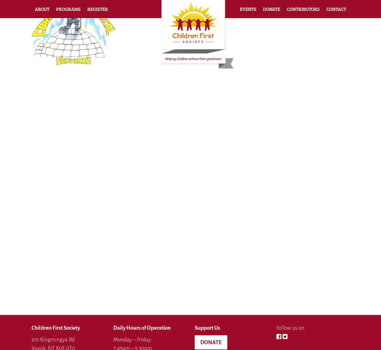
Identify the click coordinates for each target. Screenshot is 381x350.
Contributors (303, 9)
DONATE (211, 342)
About (42, 9)
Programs (68, 9)
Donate (271, 9)
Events (248, 9)
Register (97, 9)
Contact (336, 9)
